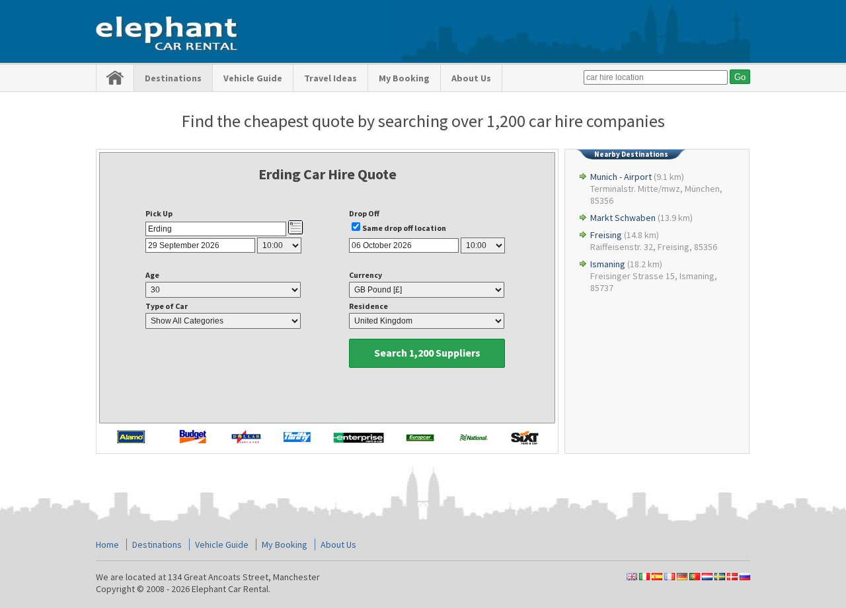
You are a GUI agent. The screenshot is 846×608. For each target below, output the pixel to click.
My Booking (404, 78)
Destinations (173, 78)
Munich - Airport (621, 177)
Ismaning (607, 264)
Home (107, 544)
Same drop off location (404, 228)
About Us (471, 78)
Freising (606, 235)
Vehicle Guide (252, 78)
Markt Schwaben (623, 218)
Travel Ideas (330, 78)
